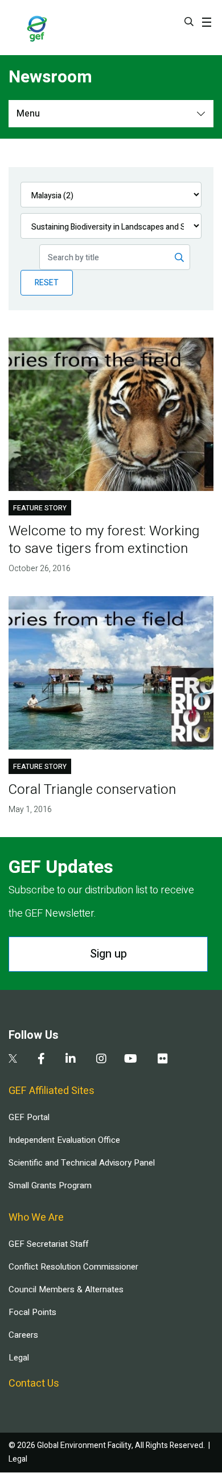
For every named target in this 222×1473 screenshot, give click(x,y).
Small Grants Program (50, 1185)
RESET (47, 283)
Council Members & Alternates (66, 1289)
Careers (23, 1335)
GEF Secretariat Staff (48, 1244)
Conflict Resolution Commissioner (73, 1266)
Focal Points (32, 1312)
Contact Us (34, 1383)
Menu (28, 113)
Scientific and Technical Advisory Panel (82, 1162)
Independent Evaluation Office (64, 1140)
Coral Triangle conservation (92, 790)
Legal (19, 1357)
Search (189, 21)
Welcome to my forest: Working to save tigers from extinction (104, 540)
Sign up (108, 954)
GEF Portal (29, 1117)
